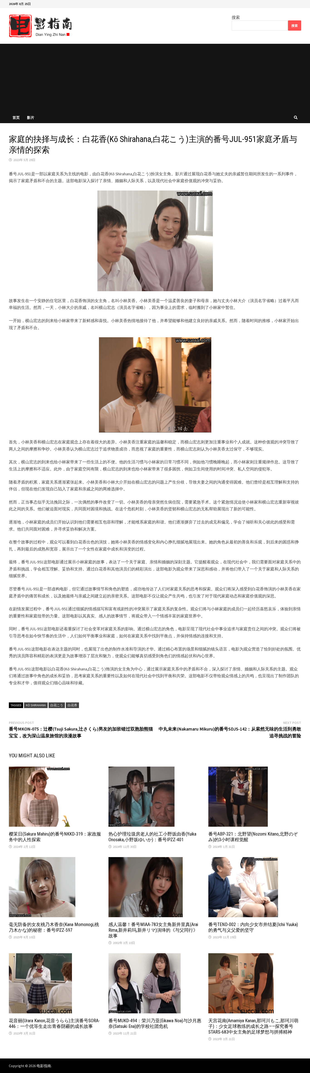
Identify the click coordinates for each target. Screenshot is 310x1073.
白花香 (72, 705)
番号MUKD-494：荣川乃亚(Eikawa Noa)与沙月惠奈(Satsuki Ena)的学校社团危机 (154, 1023)
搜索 (236, 17)
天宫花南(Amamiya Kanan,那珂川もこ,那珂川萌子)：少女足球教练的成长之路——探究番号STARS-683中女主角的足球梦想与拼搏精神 (253, 1026)
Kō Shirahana (36, 705)
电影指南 (44, 1065)
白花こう (56, 705)
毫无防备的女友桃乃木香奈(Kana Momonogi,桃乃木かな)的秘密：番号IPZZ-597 (54, 927)
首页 (16, 117)
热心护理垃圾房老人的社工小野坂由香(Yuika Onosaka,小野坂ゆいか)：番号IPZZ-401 (152, 836)
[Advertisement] (155, 78)
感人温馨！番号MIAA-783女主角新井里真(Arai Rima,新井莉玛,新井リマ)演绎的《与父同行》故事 (153, 930)
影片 (30, 117)
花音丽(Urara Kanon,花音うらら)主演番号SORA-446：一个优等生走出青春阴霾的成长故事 (54, 1023)
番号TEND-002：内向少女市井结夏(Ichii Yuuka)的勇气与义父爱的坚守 (253, 927)
